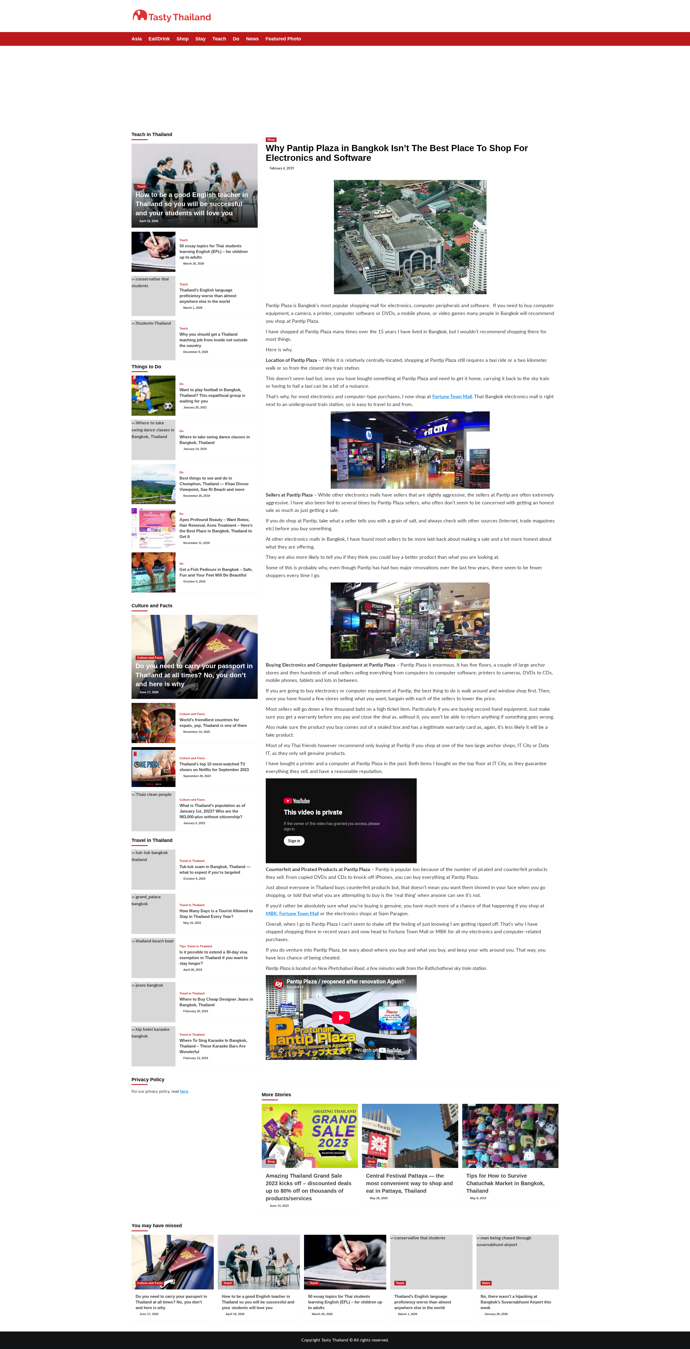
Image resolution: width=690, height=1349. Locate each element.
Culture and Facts (150, 657)
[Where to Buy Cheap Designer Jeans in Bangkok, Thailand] (154, 1002)
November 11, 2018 (196, 543)
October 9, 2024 (194, 878)
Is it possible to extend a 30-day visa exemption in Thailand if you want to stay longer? (214, 958)
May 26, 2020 (379, 1198)
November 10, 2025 (196, 731)
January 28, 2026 (496, 1314)
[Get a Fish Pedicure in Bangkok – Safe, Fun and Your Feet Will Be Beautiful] (154, 572)
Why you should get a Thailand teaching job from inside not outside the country (213, 340)
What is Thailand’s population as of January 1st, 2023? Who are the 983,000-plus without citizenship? (212, 811)
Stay (200, 38)
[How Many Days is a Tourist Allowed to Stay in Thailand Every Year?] (154, 914)
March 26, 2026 (193, 263)
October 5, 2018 (194, 581)
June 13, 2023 (279, 1205)
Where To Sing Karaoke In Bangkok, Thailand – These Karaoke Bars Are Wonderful (213, 1046)
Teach (219, 38)
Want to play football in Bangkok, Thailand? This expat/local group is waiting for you (212, 395)
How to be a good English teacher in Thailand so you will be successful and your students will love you (192, 203)
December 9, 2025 (195, 351)
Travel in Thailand (192, 860)
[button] (555, 39)
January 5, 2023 (194, 823)
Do (236, 38)
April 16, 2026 (148, 221)
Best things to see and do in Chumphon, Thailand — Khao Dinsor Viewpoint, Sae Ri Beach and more (214, 484)
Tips (183, 946)
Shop (183, 38)
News (252, 38)
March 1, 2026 (192, 307)
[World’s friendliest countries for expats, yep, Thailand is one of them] (154, 723)
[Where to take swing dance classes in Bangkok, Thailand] (154, 440)
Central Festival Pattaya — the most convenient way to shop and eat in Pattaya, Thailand (409, 1183)
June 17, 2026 (148, 692)
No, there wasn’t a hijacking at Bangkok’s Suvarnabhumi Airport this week (516, 1302)
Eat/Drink (159, 38)
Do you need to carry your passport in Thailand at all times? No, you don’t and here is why (194, 675)
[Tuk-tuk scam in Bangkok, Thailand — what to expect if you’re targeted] (154, 869)
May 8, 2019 (478, 1198)
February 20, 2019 (195, 1011)
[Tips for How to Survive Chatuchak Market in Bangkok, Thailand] (510, 1136)
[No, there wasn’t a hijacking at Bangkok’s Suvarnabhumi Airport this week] (518, 1262)
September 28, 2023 (197, 776)
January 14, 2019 (195, 448)
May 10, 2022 (192, 922)
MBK (271, 913)
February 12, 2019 (195, 1058)
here (184, 1092)
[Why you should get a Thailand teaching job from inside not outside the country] (154, 340)
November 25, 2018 (196, 495)
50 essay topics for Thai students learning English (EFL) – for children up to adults (214, 251)
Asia (137, 38)
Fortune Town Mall (452, 396)
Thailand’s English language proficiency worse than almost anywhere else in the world (208, 296)
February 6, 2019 (282, 168)
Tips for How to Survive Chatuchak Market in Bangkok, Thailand (505, 1183)
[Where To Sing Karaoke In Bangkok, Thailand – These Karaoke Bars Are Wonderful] (154, 1046)
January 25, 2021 (195, 407)
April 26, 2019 (192, 969)
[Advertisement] (345, 86)
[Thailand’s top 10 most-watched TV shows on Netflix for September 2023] (154, 767)
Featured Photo (283, 38)
